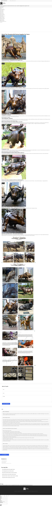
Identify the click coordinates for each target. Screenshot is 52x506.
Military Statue (2, 20)
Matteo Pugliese (2, 14)
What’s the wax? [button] (5, 443)
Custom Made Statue (3, 21)
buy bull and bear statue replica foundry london (9, 474)
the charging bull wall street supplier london (8, 469)
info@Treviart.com (13, 0)
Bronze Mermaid (2, 9)
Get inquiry (4, 454)
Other (1, 8)
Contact (1, 22)
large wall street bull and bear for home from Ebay (9, 472)
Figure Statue (2, 13)
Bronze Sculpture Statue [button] (6, 417)
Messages (1, 502)
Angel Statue (2, 16)
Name (1, 497)
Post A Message (6, 403)
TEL (0, 499)
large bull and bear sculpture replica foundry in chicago (10, 475)
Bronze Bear (1, 10)
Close (0, 505)
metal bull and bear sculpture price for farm (8, 477)
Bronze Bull (1, 7)
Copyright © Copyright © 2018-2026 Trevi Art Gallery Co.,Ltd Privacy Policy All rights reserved (25, 491)
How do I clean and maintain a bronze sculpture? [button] (10, 428)
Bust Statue (1, 15)
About (1, 5)
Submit (1, 504)
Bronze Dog (1, 11)
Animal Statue (2, 6)
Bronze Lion (1, 12)
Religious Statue (2, 18)
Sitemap (37, 491)
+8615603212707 (4, 0)
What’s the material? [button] (6, 411)
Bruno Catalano (2, 17)
